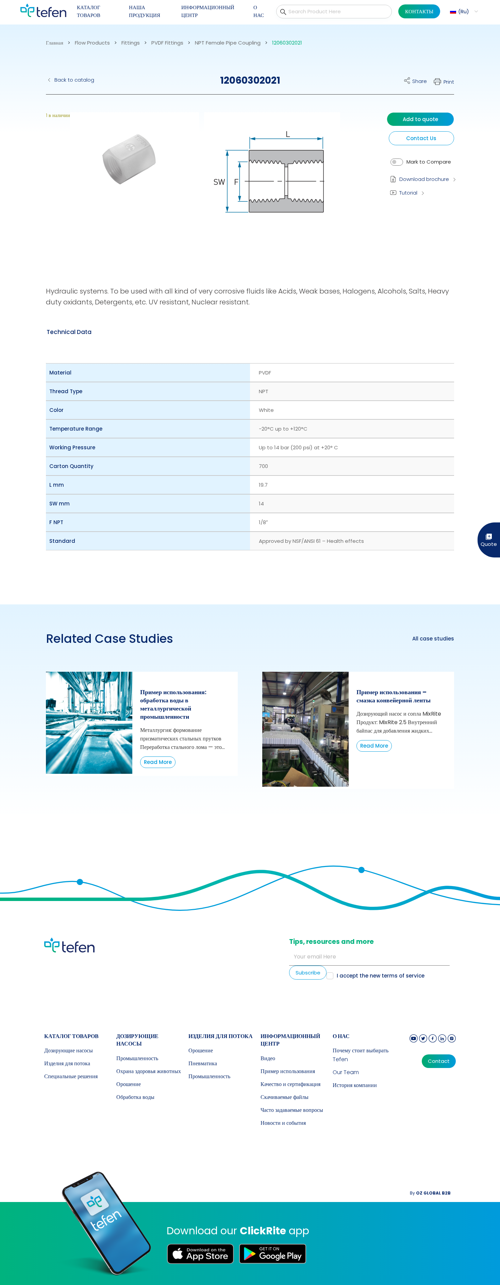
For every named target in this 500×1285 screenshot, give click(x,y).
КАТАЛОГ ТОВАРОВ (88, 11)
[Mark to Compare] (396, 162)
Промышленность (137, 1058)
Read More (158, 762)
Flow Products (92, 42)
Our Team (346, 1072)
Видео (268, 1058)
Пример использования (288, 1071)
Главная (54, 42)
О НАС (258, 11)
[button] (463, 11)
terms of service (403, 975)
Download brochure (424, 179)
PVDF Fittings (167, 42)
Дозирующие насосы (68, 1050)
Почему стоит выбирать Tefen (360, 1055)
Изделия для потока (67, 1063)
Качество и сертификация (290, 1084)
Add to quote (420, 119)
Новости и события (283, 1123)
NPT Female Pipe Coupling (228, 42)
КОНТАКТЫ (419, 11)
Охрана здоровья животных (148, 1071)
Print (449, 81)
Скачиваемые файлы (285, 1097)
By (430, 1193)
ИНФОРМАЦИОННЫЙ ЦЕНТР (207, 11)
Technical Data (69, 332)
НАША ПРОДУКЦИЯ (144, 11)
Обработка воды (135, 1097)
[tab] (69, 331)
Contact (439, 1061)
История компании (355, 1085)
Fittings (130, 42)
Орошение (128, 1084)
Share (419, 81)
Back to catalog (74, 79)
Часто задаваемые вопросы (292, 1110)
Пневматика (202, 1063)
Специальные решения (71, 1076)
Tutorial (408, 192)
